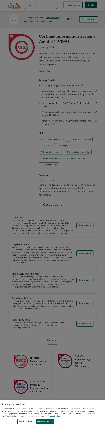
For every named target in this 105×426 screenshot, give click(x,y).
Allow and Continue (45, 421)
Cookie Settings (25, 421)
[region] (52, 413)
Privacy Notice (54, 416)
